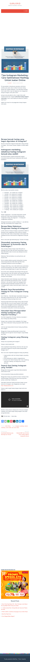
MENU (26, 11)
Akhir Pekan (8, 426)
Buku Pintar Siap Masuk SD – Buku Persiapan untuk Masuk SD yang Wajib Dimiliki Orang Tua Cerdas (14, 604)
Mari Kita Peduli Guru (6, 614)
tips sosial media (15, 427)
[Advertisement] (15, 30)
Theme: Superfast (22, 659)
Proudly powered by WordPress (10, 659)
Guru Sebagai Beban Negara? (8, 616)
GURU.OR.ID (15, 3)
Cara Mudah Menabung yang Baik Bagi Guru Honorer (7, 433)
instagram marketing (19, 426)
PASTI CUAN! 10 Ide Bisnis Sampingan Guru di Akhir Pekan (15, 611)
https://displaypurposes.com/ (7, 385)
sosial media (8, 427)
